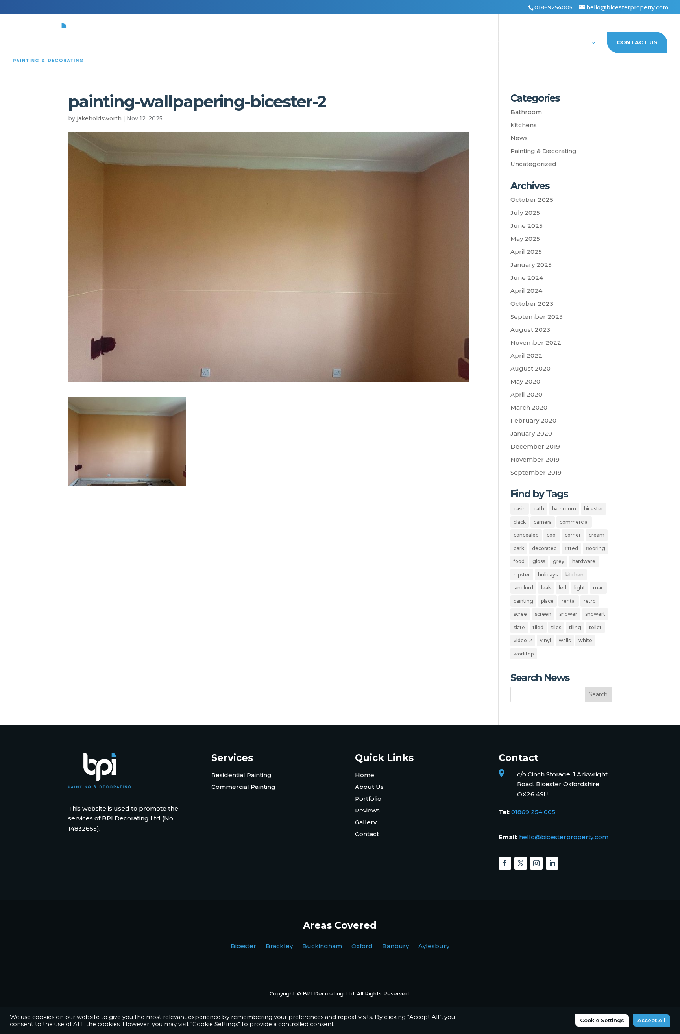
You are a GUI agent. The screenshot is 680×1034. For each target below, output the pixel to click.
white (585, 640)
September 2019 (536, 472)
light (579, 588)
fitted (571, 548)
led (562, 588)
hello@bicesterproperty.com (563, 837)
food (519, 561)
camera (543, 522)
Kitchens (523, 125)
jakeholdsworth (99, 118)
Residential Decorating (366, 43)
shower (568, 614)
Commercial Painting (243, 786)
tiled (538, 627)
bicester (593, 508)
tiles (556, 627)
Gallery (366, 822)
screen (543, 614)
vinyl (545, 640)
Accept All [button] (651, 1020)
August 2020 (530, 368)
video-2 (523, 640)
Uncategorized (533, 164)
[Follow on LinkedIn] (552, 863)
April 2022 (526, 355)
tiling (575, 627)
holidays (548, 575)
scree (520, 614)
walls (565, 640)
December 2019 (535, 446)
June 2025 (526, 225)
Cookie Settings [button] (602, 1020)
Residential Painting (241, 775)
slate (519, 627)
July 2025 (525, 212)
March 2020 (528, 407)
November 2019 (535, 459)
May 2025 (525, 238)
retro (590, 601)
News (519, 138)
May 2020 (525, 381)
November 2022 (535, 342)
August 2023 (530, 329)
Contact (367, 834)
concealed (526, 535)
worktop (524, 654)
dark (519, 548)
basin (520, 508)
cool (552, 535)
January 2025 (531, 264)
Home (306, 43)
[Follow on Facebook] (505, 863)
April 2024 (526, 290)
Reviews (367, 810)
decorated (544, 548)
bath (539, 508)
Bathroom (526, 112)
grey (558, 561)
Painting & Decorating (543, 151)
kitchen (574, 575)
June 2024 (526, 277)
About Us (572, 43)
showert (595, 614)
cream (596, 535)
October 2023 (531, 303)
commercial (574, 522)
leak (546, 588)
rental (569, 601)
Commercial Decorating (458, 43)
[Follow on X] (520, 863)
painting (523, 601)
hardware (583, 561)
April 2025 (526, 251)
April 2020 (526, 394)
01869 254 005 (533, 812)
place (547, 601)
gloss (538, 561)
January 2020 (531, 433)
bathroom (564, 508)
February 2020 (533, 420)
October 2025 (531, 199)
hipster (522, 575)
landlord (523, 588)
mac (598, 588)
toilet (595, 627)
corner (573, 535)
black (520, 522)
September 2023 (536, 316)
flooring (595, 548)
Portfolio (528, 43)
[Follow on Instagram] (536, 863)
